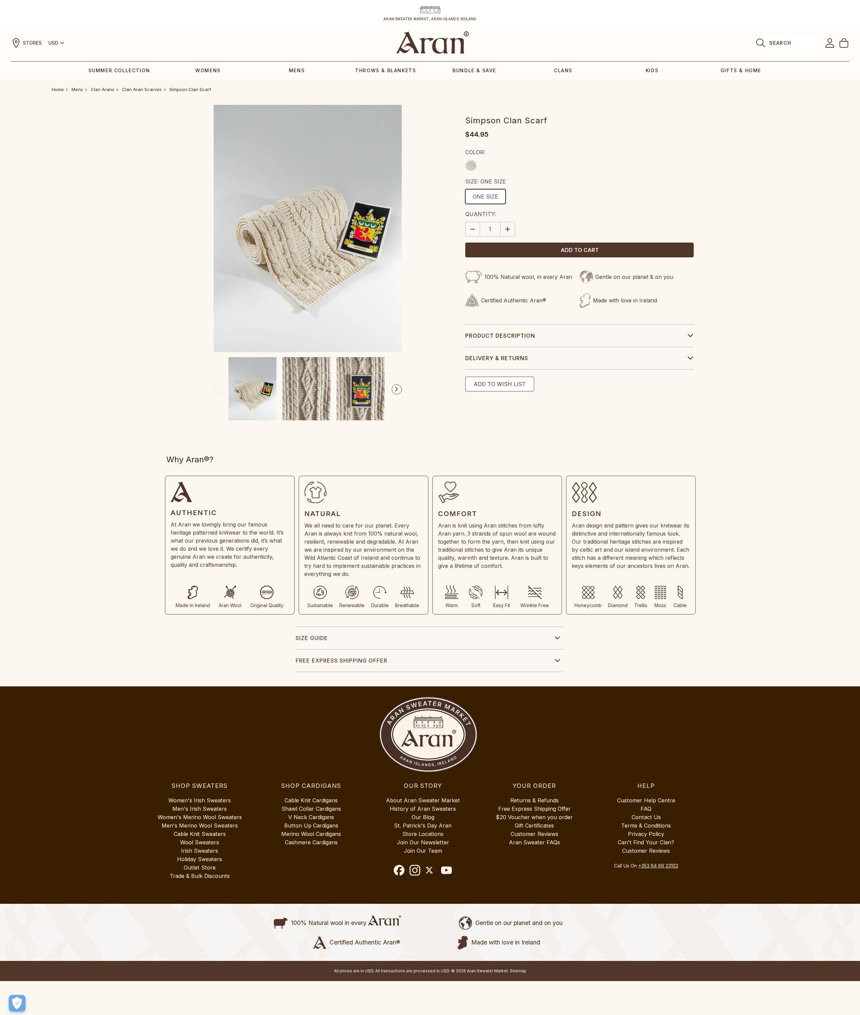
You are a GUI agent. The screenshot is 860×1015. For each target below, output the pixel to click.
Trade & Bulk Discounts (200, 876)
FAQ (646, 808)
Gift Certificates (534, 825)
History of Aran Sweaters (423, 808)
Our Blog (423, 817)
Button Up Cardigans (311, 825)
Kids (652, 70)
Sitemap (518, 970)
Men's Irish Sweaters (199, 808)
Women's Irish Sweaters (199, 800)
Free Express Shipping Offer (341, 660)
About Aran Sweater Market (423, 800)
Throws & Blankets (385, 70)
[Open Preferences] (17, 1003)
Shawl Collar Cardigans (311, 808)
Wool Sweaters (199, 842)
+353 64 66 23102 (658, 866)
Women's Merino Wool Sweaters (200, 817)
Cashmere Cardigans (311, 842)
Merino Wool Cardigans (311, 834)
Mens (297, 70)
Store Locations (422, 834)
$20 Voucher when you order (534, 817)
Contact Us (646, 817)
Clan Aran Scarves (142, 89)
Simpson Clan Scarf (190, 89)
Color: (475, 152)
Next (397, 389)
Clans (563, 70)
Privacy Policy (646, 834)
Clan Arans (102, 89)
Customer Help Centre (646, 800)
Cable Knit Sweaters (200, 834)
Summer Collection (119, 70)
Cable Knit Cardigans (311, 800)
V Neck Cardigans (311, 817)
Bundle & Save (474, 70)
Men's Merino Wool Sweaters (200, 825)
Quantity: (480, 214)
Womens (208, 70)
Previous (219, 389)
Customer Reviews (534, 834)
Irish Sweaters (199, 850)
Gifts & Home (741, 70)
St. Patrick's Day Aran (423, 825)
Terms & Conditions (646, 825)
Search (780, 43)
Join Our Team (423, 850)
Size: (485, 181)
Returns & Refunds (534, 800)
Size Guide (312, 638)
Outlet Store (200, 867)
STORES (32, 43)
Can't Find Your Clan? (646, 842)
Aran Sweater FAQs (534, 842)
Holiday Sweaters (199, 859)
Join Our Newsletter (423, 842)
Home (58, 89)
